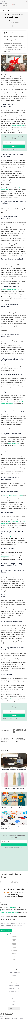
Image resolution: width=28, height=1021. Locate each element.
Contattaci (14, 975)
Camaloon (16, 22)
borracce (13, 554)
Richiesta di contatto (6, 930)
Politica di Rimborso (14, 991)
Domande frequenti (14, 978)
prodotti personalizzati (18, 125)
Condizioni (2, 1018)
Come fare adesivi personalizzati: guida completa (10, 827)
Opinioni (14, 1004)
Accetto (14, 146)
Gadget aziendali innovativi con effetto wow (20, 740)
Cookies (8, 1018)
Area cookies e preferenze (17, 1018)
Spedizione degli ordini (14, 988)
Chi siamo (14, 998)
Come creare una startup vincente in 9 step (14, 769)
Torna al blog (8, 25)
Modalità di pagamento (14, 985)
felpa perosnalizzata (13, 521)
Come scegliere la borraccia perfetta (14, 788)
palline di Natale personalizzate (11, 289)
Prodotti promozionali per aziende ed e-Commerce (7, 740)
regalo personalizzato (13, 443)
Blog (14, 1001)
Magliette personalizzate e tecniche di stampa (14, 808)
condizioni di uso (13, 149)
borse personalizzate (8, 536)
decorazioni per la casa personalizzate (13, 495)
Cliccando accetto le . (10, 149)
